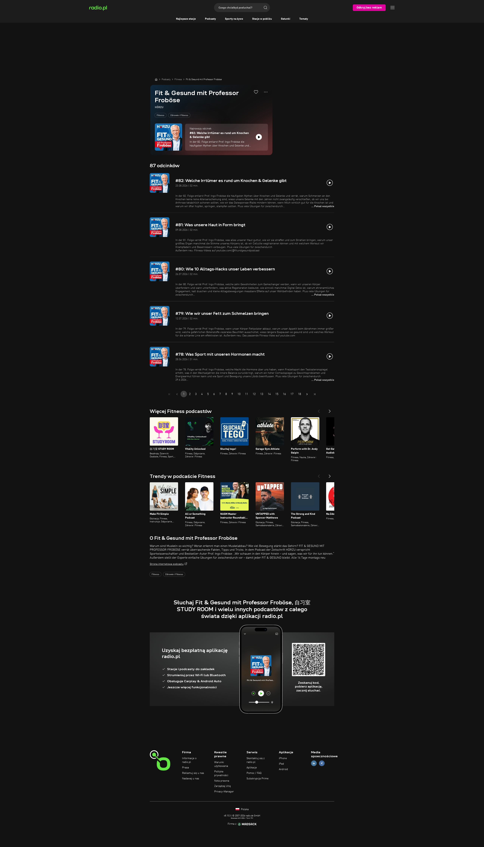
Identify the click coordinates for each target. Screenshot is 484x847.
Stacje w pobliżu (262, 19)
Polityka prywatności (221, 773)
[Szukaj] (265, 7)
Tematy (303, 19)
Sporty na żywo (234, 19)
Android (283, 769)
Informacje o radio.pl (189, 760)
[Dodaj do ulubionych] (256, 92)
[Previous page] (177, 394)
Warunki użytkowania (221, 764)
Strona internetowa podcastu (167, 564)
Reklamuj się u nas (193, 773)
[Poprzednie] (318, 409)
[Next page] (307, 394)
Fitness (160, 115)
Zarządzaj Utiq (222, 786)
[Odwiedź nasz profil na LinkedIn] (313, 763)
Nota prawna (221, 781)
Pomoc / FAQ (254, 773)
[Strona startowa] (156, 79)
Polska (244, 809)
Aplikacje (252, 767)
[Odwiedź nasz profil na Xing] (321, 763)
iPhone (283, 758)
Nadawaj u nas (190, 778)
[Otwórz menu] (392, 7)
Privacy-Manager (224, 791)
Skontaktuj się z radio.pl (255, 760)
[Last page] (315, 394)
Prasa (185, 767)
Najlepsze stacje (186, 19)
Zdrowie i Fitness (179, 115)
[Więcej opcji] (266, 92)
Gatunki (285, 19)
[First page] (169, 394)
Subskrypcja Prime (257, 778)
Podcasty (210, 19)
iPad (281, 764)
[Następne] (329, 409)
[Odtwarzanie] (259, 137)
